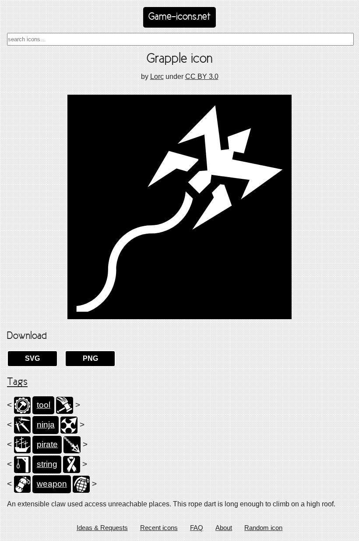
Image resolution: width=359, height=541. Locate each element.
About (223, 527)
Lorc (157, 76)
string (47, 464)
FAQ (196, 527)
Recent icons (159, 527)
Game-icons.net (179, 17)
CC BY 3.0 (201, 76)
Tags (17, 382)
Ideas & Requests (102, 527)
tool (43, 404)
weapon (52, 483)
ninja (46, 424)
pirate (47, 444)
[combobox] (180, 39)
